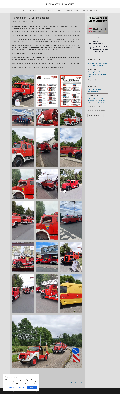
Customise (11, 387)
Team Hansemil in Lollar (94, 83)
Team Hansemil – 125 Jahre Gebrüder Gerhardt (100, 50)
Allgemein (34, 21)
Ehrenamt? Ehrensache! (60, 4)
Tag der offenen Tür (98, 43)
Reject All (21, 387)
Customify (45, 391)
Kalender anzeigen (92, 55)
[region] (21, 382)
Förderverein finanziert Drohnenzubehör (94, 90)
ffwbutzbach (16, 21)
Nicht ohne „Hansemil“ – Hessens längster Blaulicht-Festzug (97, 64)
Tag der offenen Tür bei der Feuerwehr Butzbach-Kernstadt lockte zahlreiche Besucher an (96, 100)
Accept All (32, 387)
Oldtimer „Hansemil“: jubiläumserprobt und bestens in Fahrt (97, 74)
